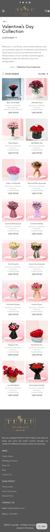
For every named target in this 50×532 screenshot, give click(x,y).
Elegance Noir (13, 345)
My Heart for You (37, 345)
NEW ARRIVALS (12, 107)
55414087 (13, 514)
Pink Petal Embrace (13, 304)
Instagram (26, 2)
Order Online (7, 456)
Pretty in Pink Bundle (13, 183)
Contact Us (7, 474)
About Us (6, 465)
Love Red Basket (13, 385)
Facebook (20, 2)
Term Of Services (9, 491)
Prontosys (29, 528)
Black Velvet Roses (13, 103)
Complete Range (37, 109)
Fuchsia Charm (37, 304)
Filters (42, 74)
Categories (8, 38)
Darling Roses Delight (36, 385)
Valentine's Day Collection (13, 109)
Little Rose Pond (36, 103)
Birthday (18, 105)
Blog (4, 470)
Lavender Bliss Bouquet (13, 224)
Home (12, 67)
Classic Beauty (13, 143)
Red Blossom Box (36, 143)
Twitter (23, 2)
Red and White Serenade (37, 183)
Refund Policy (7, 496)
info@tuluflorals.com (16, 508)
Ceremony (36, 107)
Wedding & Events (10, 461)
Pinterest (29, 2)
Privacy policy (7, 487)
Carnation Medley (37, 224)
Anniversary (9, 105)
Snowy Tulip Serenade (37, 264)
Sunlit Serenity (13, 264)
